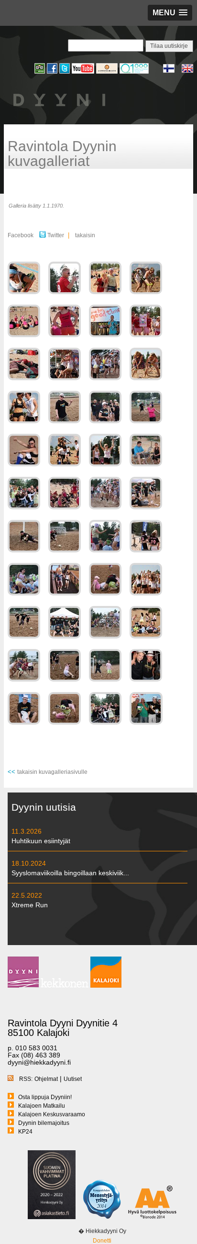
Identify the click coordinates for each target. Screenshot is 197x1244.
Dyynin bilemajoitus (43, 1123)
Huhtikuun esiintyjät (40, 841)
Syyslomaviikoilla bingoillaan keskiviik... (70, 873)
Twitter (55, 235)
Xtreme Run (29, 905)
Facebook (20, 235)
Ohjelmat (46, 1079)
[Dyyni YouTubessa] (84, 72)
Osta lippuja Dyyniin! (45, 1097)
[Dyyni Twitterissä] (65, 72)
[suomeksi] (172, 71)
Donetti (102, 1240)
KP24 (25, 1131)
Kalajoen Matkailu (41, 1105)
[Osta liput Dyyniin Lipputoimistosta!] (108, 72)
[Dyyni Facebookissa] (53, 72)
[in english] (187, 71)
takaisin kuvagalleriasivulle (52, 772)
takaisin (85, 235)
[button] (170, 13)
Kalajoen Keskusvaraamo (51, 1114)
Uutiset (73, 1079)
